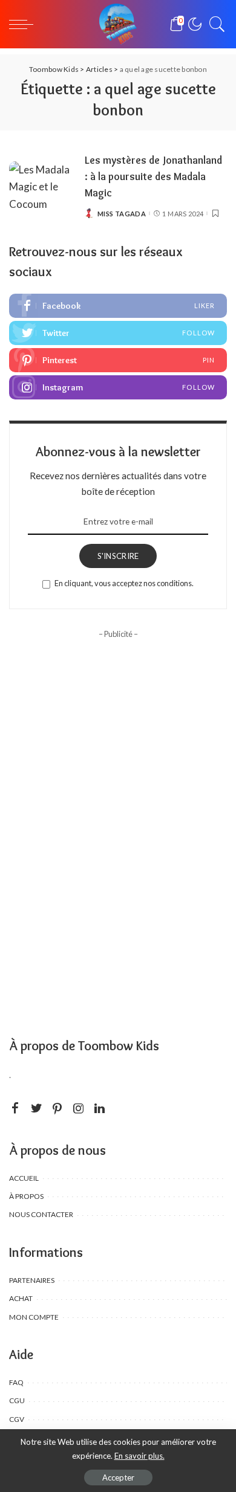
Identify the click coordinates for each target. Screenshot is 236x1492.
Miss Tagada (121, 213)
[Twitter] (118, 333)
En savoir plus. (139, 1456)
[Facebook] (118, 306)
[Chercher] (214, 24)
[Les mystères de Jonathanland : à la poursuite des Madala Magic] (42, 186)
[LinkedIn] (99, 1108)
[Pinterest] (118, 360)
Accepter (118, 1477)
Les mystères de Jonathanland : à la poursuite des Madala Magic (153, 176)
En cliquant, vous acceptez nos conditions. (124, 583)
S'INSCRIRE (118, 556)
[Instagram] (118, 387)
